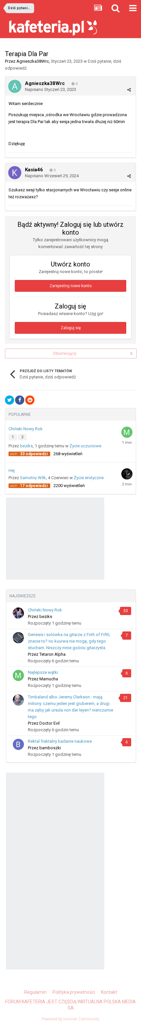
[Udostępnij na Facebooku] (19, 400)
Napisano (50, 89)
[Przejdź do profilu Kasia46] (14, 172)
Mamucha (48, 678)
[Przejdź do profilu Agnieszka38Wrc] (14, 86)
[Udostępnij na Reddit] (29, 400)
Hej (12, 470)
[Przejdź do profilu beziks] (18, 613)
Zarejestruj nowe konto (70, 286)
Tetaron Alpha (52, 654)
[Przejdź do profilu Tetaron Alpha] (18, 637)
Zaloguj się (71, 328)
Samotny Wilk (33, 477)
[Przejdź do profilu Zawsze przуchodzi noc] (126, 473)
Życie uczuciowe (85, 445)
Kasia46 (34, 170)
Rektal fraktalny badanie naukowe (60, 741)
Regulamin (35, 992)
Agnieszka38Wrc (32, 61)
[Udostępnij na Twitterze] (9, 400)
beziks (26, 445)
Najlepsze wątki (43, 672)
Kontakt (109, 992)
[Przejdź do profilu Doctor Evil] (18, 700)
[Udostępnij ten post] (129, 89)
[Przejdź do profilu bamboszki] (18, 744)
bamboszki (50, 747)
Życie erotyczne (89, 477)
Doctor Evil (49, 723)
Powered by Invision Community (70, 1019)
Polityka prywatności (73, 992)
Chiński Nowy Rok (26, 428)
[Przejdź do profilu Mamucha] (126, 432)
